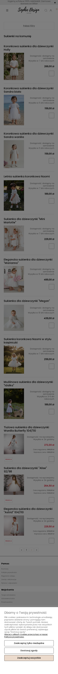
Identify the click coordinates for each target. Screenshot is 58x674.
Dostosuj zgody (29, 650)
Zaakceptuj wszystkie (29, 657)
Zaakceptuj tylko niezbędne (29, 643)
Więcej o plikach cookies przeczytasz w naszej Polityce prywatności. (25, 635)
